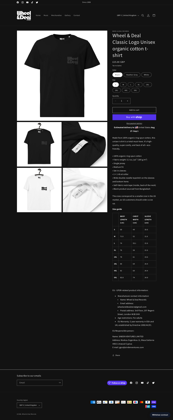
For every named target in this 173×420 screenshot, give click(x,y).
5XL (135, 90)
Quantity (115, 96)
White (146, 75)
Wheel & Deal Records (29, 414)
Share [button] (117, 355)
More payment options (134, 123)
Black (117, 75)
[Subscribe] (59, 383)
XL (139, 84)
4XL (126, 90)
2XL (147, 84)
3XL (116, 90)
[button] (143, 15)
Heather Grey (132, 75)
